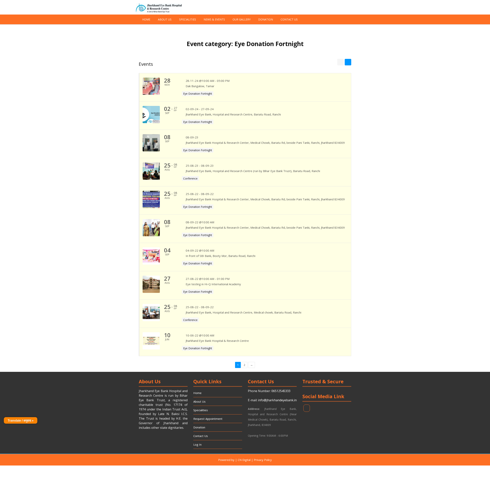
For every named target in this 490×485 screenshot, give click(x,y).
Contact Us (289, 19)
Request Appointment (207, 419)
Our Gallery (242, 19)
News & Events (214, 19)
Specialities (187, 19)
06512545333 (280, 391)
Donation (265, 19)
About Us (165, 19)
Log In (197, 444)
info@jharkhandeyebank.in (277, 400)
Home (146, 19)
